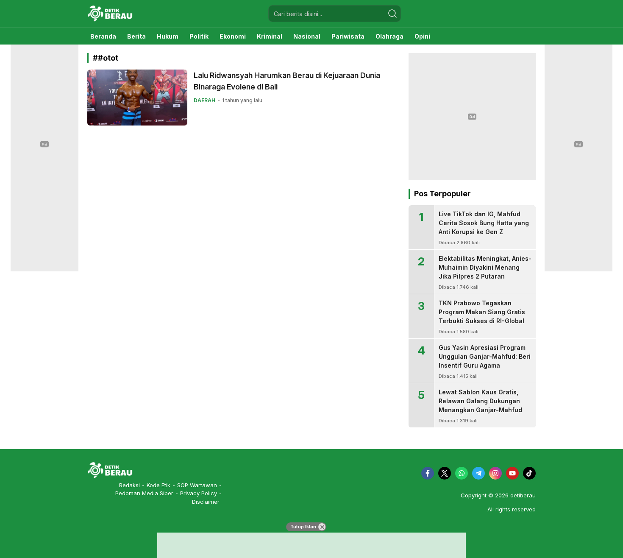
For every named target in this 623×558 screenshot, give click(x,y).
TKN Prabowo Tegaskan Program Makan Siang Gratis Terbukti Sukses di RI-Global (482, 311)
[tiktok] (529, 473)
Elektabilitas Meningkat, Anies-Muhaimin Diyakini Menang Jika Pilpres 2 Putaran (485, 267)
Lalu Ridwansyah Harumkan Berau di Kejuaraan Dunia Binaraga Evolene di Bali (287, 81)
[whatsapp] (461, 473)
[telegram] (478, 473)
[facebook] (427, 473)
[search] (392, 13)
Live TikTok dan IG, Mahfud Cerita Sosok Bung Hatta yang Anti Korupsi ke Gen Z (484, 222)
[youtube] (512, 473)
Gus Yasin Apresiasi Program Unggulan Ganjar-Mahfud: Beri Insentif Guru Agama (485, 356)
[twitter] (444, 473)
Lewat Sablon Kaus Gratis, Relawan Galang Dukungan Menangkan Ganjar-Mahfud (480, 400)
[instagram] (495, 473)
